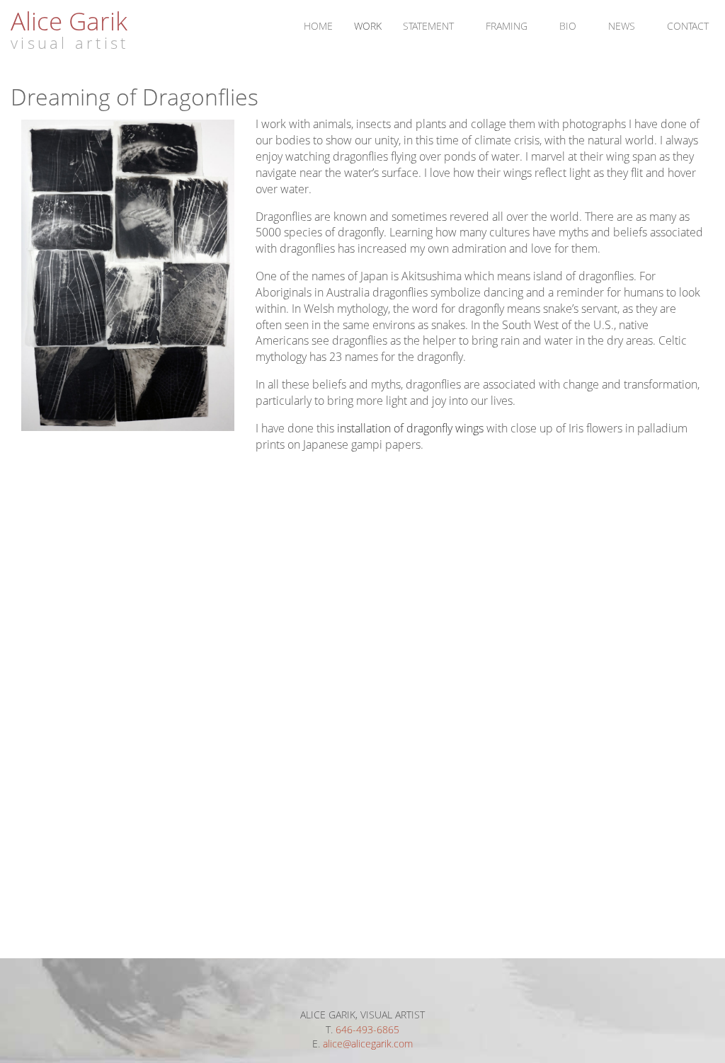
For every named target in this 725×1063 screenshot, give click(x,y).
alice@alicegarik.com (368, 1043)
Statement (428, 26)
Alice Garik (69, 21)
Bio (567, 26)
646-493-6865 (367, 1029)
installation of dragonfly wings (410, 428)
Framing (506, 26)
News (621, 26)
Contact (688, 26)
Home (318, 26)
